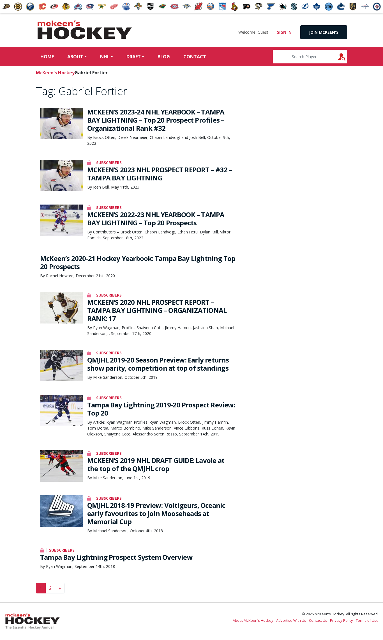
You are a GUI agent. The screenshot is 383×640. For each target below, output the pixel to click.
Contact (194, 57)
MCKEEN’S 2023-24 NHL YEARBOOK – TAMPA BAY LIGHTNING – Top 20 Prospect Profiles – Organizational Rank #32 (155, 120)
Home (47, 57)
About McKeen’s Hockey (253, 620)
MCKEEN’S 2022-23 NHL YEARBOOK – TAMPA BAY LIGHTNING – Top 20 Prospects (155, 218)
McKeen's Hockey (84, 30)
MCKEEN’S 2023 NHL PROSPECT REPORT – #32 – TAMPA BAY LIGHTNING (159, 173)
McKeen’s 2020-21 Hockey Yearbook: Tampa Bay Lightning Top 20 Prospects (137, 262)
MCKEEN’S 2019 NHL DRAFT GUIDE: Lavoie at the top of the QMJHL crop (155, 464)
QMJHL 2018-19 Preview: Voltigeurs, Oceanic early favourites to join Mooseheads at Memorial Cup (156, 513)
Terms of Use (367, 620)
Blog (164, 57)
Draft (133, 57)
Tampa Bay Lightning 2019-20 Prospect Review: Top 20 (161, 409)
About (75, 57)
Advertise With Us (291, 620)
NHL (105, 57)
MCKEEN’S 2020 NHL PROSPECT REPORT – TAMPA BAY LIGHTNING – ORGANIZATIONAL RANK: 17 (157, 310)
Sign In (284, 32)
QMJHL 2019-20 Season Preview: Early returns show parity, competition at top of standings (158, 364)
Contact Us (318, 620)
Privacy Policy (341, 620)
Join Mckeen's (323, 32)
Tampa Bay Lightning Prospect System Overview (116, 557)
